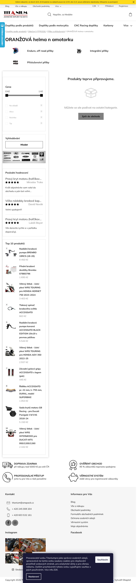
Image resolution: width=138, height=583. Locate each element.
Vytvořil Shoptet (123, 580)
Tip (25, 123)
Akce (25, 111)
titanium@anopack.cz (23, 502)
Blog (7, 6)
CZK (94, 6)
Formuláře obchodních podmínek (87, 514)
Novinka (25, 117)
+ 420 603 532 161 (22, 515)
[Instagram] (15, 523)
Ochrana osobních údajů (83, 518)
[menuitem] (19, 25)
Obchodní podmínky (41, 6)
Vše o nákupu (21, 6)
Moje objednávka (79, 526)
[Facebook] (8, 523)
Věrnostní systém (79, 522)
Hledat (24, 144)
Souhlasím (102, 559)
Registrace (123, 6)
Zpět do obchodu (91, 116)
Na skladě (25, 105)
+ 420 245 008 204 (22, 509)
